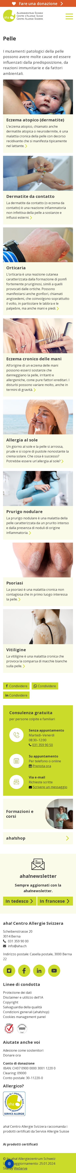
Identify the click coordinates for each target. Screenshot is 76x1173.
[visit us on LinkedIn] (39, 971)
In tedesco (16, 901)
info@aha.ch (17, 946)
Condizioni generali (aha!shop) (26, 1012)
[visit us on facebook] (24, 971)
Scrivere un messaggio (50, 787)
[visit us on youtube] (54, 971)
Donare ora (12, 1055)
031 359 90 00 (18, 941)
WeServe (20, 1168)
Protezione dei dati (17, 992)
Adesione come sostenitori (23, 1050)
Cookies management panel (24, 1017)
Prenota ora (42, 766)
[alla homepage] (26, 16)
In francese (52, 901)
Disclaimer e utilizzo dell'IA (23, 997)
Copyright (10, 1002)
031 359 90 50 (42, 745)
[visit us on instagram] (9, 971)
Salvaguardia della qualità (22, 1007)
